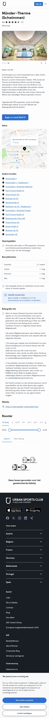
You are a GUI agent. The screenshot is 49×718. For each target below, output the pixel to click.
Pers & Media (11, 602)
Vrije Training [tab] (19, 439)
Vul (9, 298)
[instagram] (19, 518)
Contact (9, 607)
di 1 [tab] (23, 422)
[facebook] (7, 518)
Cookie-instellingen (24, 713)
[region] (24, 695)
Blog (8, 612)
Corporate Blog (13, 651)
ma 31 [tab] (17, 422)
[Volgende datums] (45, 422)
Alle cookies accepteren (24, 700)
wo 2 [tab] (29, 422)
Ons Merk (10, 617)
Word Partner (12, 646)
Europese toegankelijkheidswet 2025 (22, 627)
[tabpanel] (24, 465)
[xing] (31, 518)
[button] (24, 533)
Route (17, 142)
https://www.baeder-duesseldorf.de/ (22, 406)
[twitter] (13, 518)
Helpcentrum (12, 669)
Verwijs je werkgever (15, 656)
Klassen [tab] (7, 439)
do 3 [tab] (35, 422)
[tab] (2, 63)
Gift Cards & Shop (14, 622)
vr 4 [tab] (41, 422)
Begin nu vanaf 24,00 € (15, 117)
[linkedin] (25, 518)
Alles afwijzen (24, 707)
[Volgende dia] (45, 63)
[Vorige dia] (41, 63)
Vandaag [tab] (5, 422)
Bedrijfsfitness (12, 641)
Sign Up (38, 4)
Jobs (8, 597)
